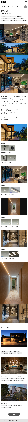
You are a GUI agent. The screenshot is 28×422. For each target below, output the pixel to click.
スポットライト (12, 18)
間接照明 (19, 16)
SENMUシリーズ (5, 16)
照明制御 (3, 20)
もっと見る (12, 414)
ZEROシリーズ (13, 16)
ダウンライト (4, 18)
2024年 (24, 20)
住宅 (8, 20)
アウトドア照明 (20, 18)
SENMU (11, 118)
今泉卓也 (19, 112)
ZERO (2, 119)
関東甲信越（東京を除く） (15, 20)
